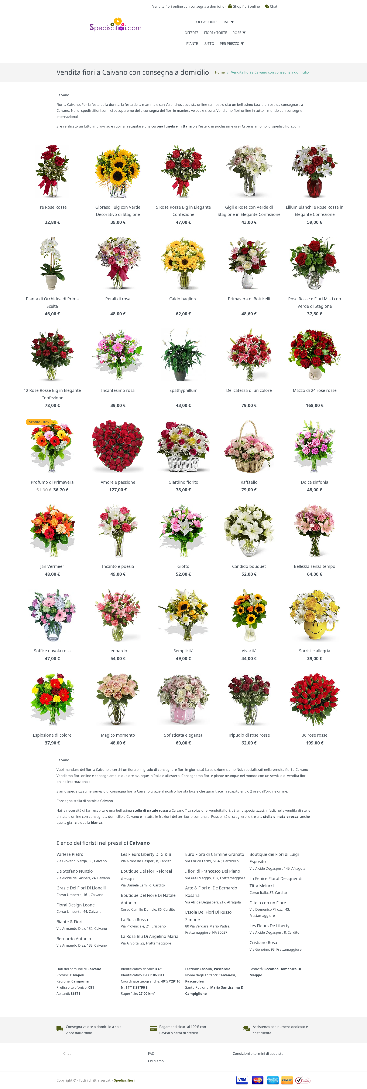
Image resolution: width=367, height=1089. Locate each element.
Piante (192, 43)
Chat (273, 6)
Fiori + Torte (215, 32)
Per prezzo (230, 43)
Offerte (192, 32)
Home (220, 72)
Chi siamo (156, 1061)
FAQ (151, 1053)
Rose (237, 32)
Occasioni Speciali (213, 22)
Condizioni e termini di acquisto (258, 1053)
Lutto (208, 43)
